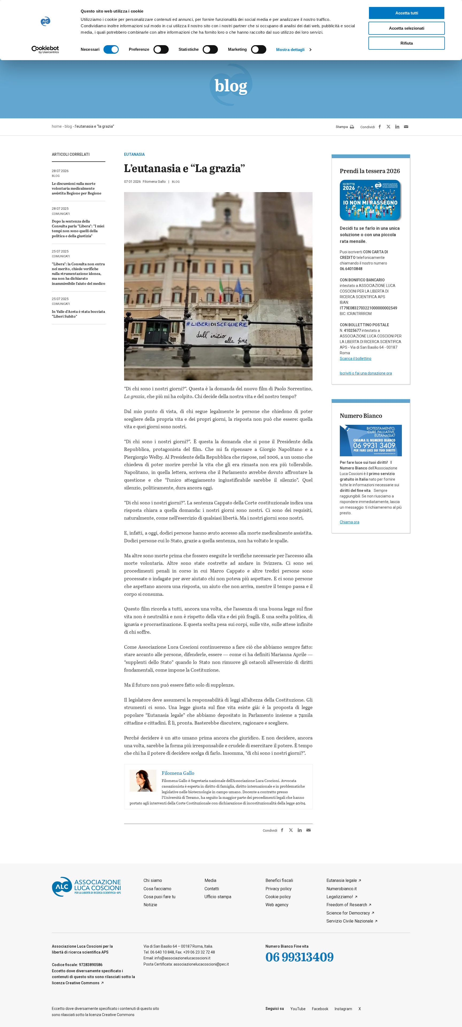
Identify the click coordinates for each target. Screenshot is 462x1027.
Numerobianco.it (341, 888)
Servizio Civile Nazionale (349, 921)
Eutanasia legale (341, 880)
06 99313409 (299, 956)
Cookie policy (278, 896)
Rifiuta (407, 43)
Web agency (276, 904)
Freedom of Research (346, 904)
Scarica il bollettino (355, 358)
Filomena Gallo (154, 182)
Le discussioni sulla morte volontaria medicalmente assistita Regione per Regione (76, 188)
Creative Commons (82, 983)
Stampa (342, 127)
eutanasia (134, 154)
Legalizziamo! (339, 896)
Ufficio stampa (218, 896)
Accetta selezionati (406, 28)
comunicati (61, 214)
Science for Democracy (348, 913)
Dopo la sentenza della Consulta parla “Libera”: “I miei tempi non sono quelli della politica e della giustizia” (78, 228)
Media (210, 880)
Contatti (212, 888)
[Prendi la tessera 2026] (371, 200)
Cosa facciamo (157, 888)
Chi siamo (153, 880)
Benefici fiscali (279, 880)
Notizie (150, 904)
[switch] (161, 49)
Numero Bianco (361, 415)
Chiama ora (349, 522)
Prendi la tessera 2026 (370, 170)
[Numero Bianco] (371, 440)
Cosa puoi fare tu (159, 896)
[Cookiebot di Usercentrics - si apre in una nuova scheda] (45, 50)
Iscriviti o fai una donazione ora (366, 373)
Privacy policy (278, 888)
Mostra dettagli (290, 49)
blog (176, 182)
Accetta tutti (406, 13)
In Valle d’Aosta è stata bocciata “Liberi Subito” (78, 314)
